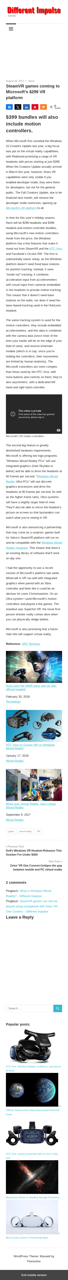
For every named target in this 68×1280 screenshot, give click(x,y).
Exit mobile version (34, 1275)
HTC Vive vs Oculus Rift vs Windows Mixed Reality (30, 746)
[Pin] (35, 107)
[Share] (9, 107)
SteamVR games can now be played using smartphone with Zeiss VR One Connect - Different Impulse (32, 906)
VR (38, 831)
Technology (13, 701)
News (31, 81)
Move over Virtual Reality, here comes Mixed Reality (31, 805)
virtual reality (25, 831)
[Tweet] (18, 107)
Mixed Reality (15, 761)
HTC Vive (55, 248)
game (11, 831)
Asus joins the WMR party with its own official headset (31, 687)
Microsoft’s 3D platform (21, 208)
